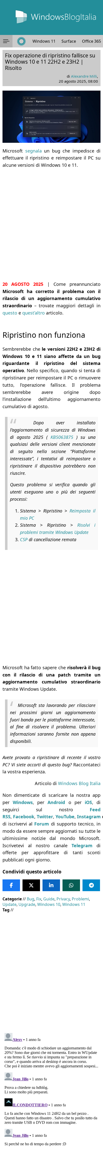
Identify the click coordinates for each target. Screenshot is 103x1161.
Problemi (80, 899)
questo (9, 313)
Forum (41, 824)
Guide (48, 899)
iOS (88, 802)
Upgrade (26, 904)
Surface (69, 41)
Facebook (23, 817)
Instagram (89, 817)
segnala (33, 151)
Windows (23, 802)
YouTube (65, 817)
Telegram (82, 845)
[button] (6, 41)
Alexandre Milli (84, 76)
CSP (24, 539)
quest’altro (33, 313)
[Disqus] (51, 1093)
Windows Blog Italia (79, 783)
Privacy (63, 899)
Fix (38, 899)
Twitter (45, 817)
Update (9, 904)
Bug (30, 899)
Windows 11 (44, 41)
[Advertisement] (51, 224)
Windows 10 (48, 904)
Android (56, 802)
